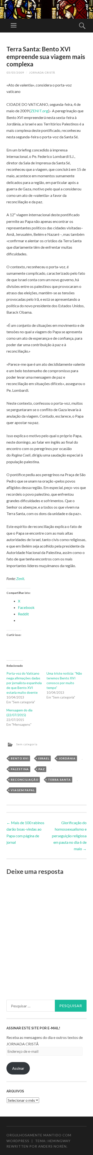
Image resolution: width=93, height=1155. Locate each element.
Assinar (18, 1068)
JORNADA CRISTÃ (42, 72)
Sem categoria (26, 744)
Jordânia (67, 758)
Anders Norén (52, 1146)
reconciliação (24, 779)
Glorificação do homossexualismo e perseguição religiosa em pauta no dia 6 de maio (69, 835)
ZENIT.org (39, 110)
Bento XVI (20, 758)
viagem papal (23, 790)
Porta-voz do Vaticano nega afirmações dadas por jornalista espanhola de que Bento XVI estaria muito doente (24, 682)
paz (41, 769)
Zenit (20, 578)
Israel (43, 758)
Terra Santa (59, 779)
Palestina (20, 769)
